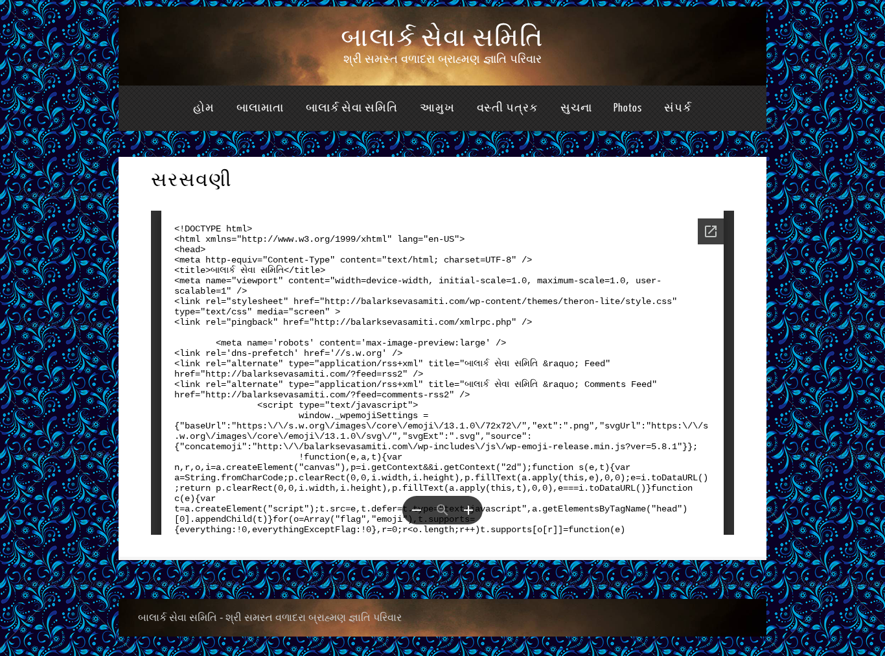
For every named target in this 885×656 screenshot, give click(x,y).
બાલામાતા (260, 108)
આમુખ (437, 108)
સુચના (576, 108)
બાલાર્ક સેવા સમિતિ (442, 38)
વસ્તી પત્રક (507, 108)
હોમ (203, 108)
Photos (627, 108)
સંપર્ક (678, 108)
